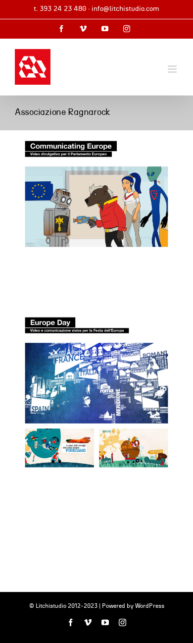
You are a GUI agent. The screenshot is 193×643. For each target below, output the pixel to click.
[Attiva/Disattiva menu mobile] (173, 69)
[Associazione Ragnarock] (96, 194)
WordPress (149, 606)
